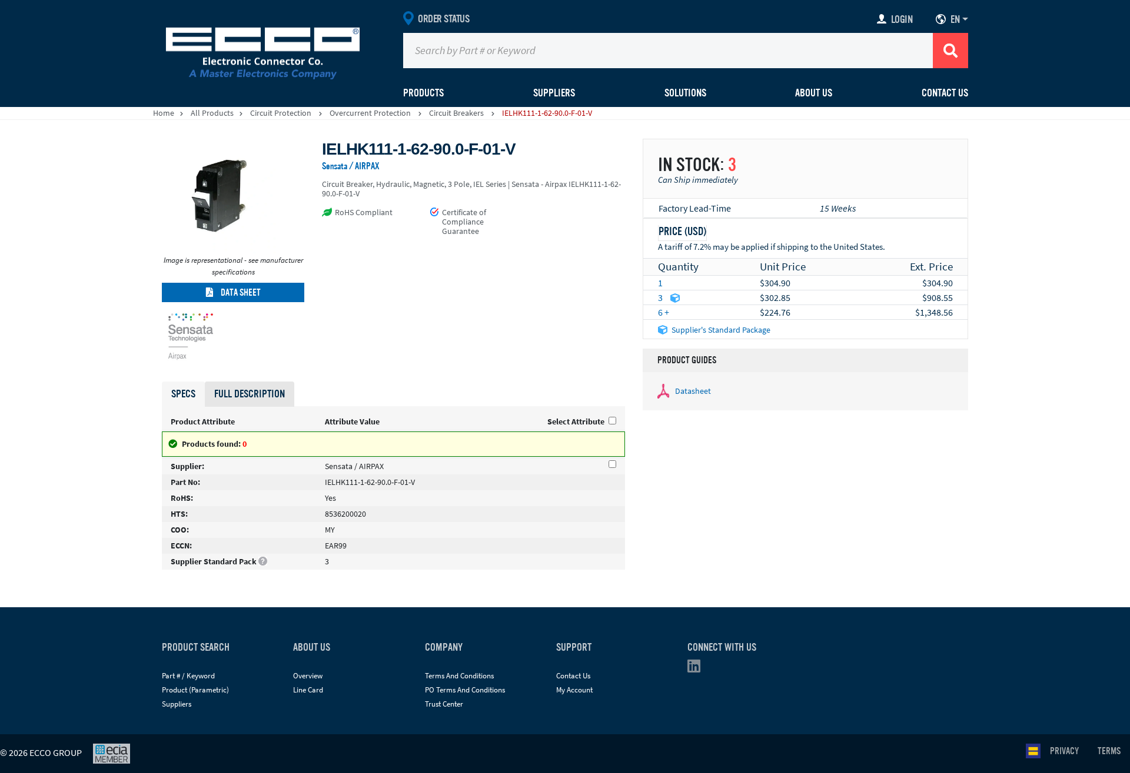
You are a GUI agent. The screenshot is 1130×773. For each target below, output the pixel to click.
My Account (574, 690)
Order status (443, 19)
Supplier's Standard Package (721, 329)
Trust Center (444, 704)
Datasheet (693, 391)
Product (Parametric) (195, 690)
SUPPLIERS (554, 93)
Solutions (685, 93)
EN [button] (954, 19)
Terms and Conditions (459, 676)
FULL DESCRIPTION (249, 394)
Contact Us (945, 93)
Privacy (1064, 751)
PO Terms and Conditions (465, 690)
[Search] (950, 50)
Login (902, 19)
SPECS (183, 394)
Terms (1109, 751)
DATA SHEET (240, 292)
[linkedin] (697, 669)
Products (423, 93)
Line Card (308, 690)
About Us (813, 93)
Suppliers (176, 704)
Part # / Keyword (188, 676)
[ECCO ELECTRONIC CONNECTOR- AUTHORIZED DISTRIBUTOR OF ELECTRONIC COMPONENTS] (263, 50)
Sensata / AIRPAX (351, 166)
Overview (308, 676)
